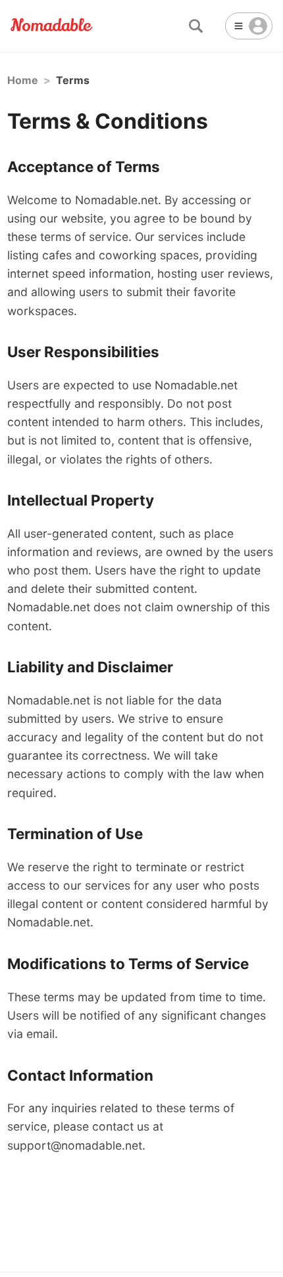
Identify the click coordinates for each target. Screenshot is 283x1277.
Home (22, 80)
